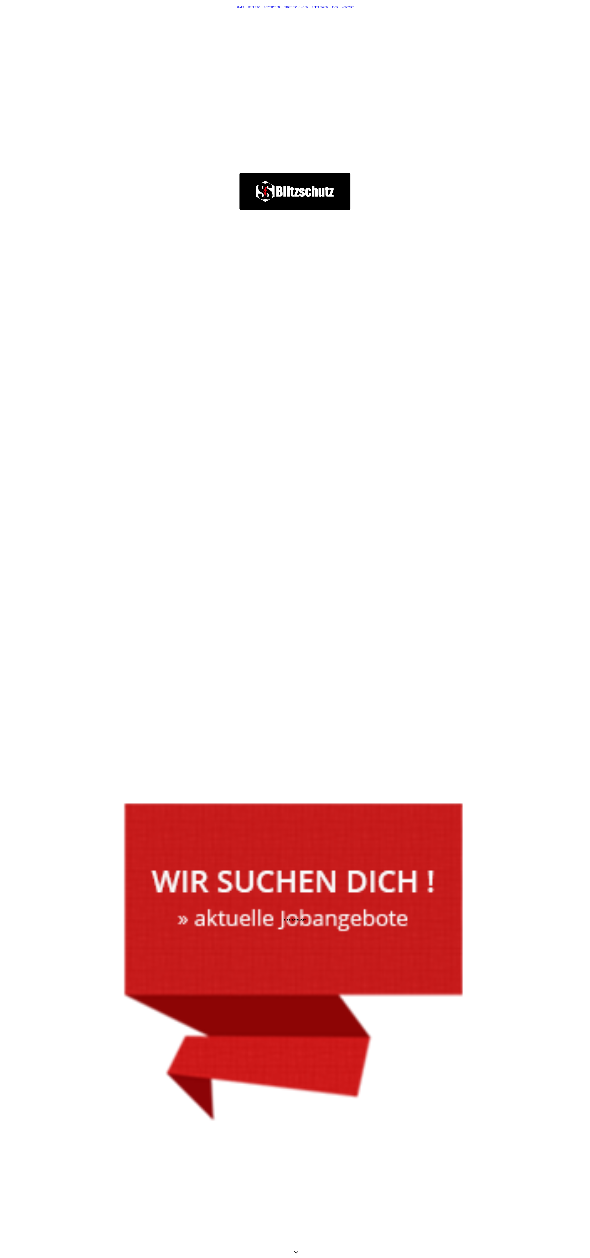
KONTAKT (348, 7)
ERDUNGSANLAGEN (296, 7)
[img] (295, 629)
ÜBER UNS (254, 7)
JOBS (335, 7)
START (240, 7)
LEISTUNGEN (272, 7)
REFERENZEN (320, 7)
